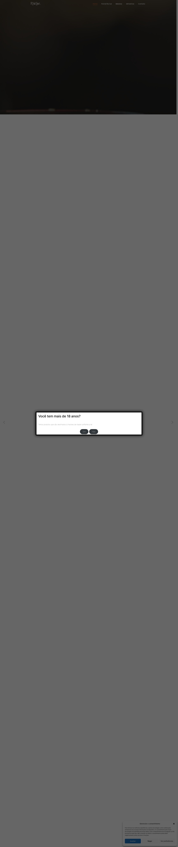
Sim (84, 432)
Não (93, 432)
